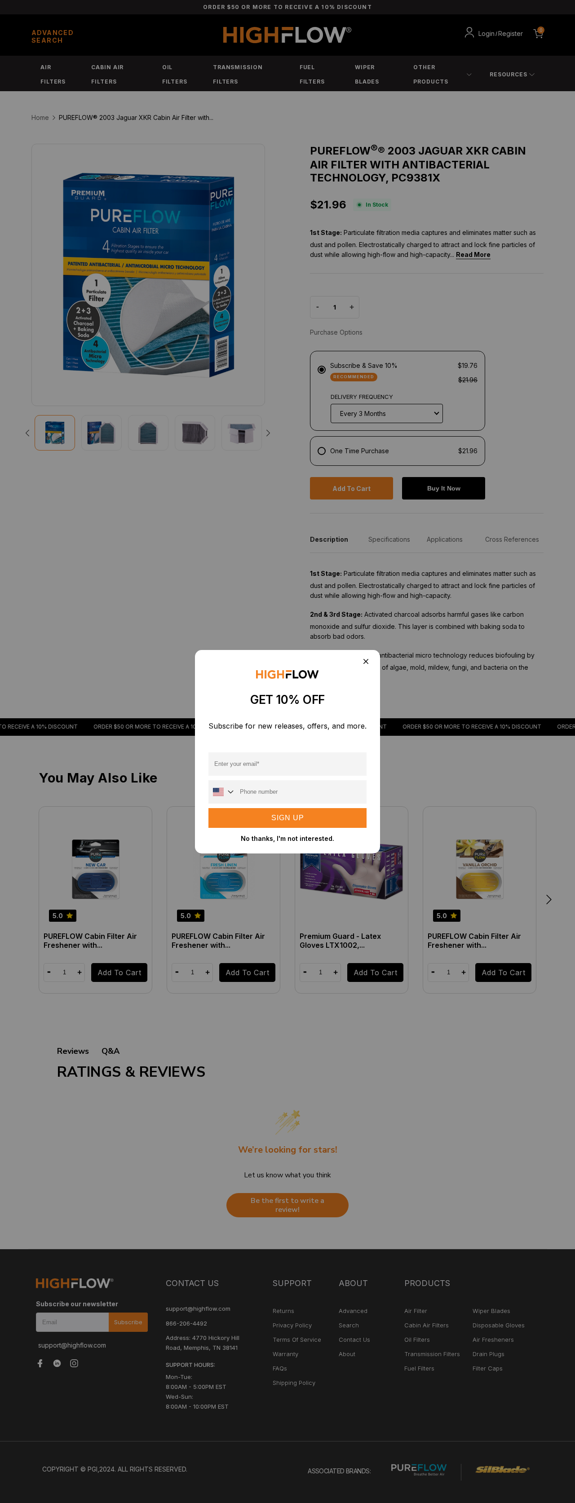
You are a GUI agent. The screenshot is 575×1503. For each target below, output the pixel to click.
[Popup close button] (365, 662)
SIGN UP (287, 818)
